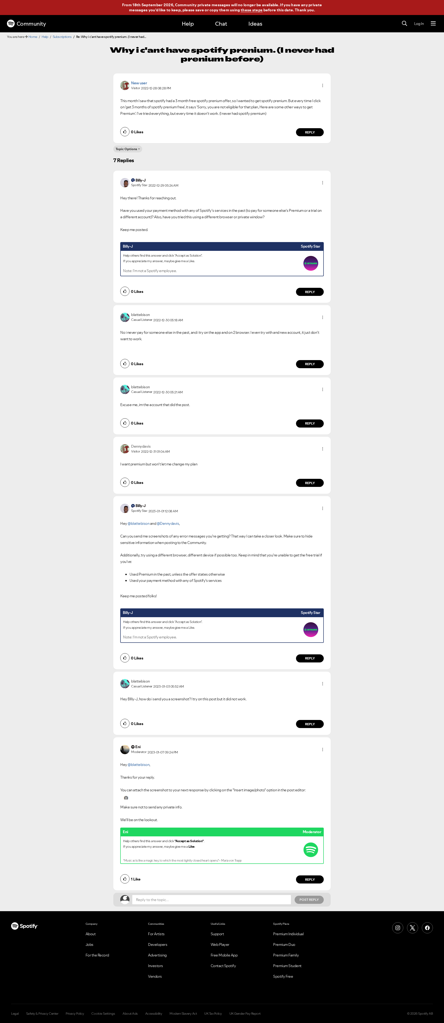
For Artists (156, 933)
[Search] (404, 24)
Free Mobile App (224, 955)
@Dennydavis (168, 523)
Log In (419, 23)
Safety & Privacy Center (42, 1013)
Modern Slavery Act (183, 1013)
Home (32, 36)
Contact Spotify (223, 965)
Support (217, 933)
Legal (15, 1013)
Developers (157, 944)
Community (31, 23)
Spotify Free (283, 976)
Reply (310, 132)
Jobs (89, 944)
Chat (221, 23)
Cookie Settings (103, 1013)
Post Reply (309, 899)
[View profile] (125, 85)
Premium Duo (284, 944)
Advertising (157, 955)
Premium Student (287, 965)
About (91, 933)
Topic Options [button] (126, 149)
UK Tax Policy (213, 1013)
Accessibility (153, 1013)
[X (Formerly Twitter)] (412, 927)
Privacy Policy (75, 1013)
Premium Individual (288, 933)
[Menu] (433, 23)
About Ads (130, 1013)
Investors (155, 965)
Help (188, 23)
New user (139, 82)
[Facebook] (427, 927)
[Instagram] (397, 927)
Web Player (220, 944)
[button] (322, 85)
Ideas (255, 23)
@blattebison (138, 523)
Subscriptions (62, 36)
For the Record (97, 955)
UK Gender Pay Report (245, 1013)
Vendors (155, 976)
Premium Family (286, 955)
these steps (251, 9)
